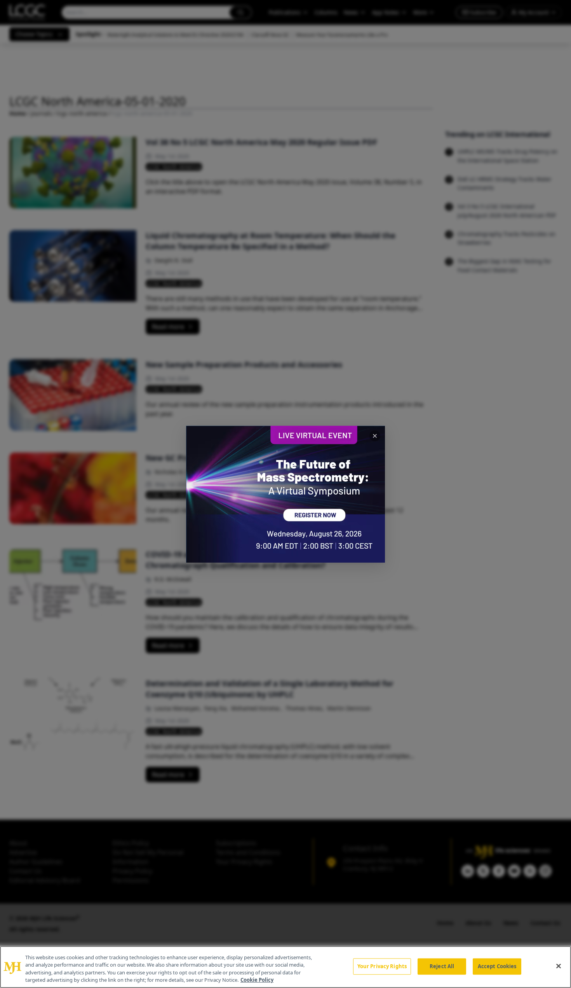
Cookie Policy (256, 979)
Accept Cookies (497, 966)
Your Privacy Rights (382, 966)
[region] (285, 967)
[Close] (558, 965)
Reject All (442, 966)
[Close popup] (374, 435)
